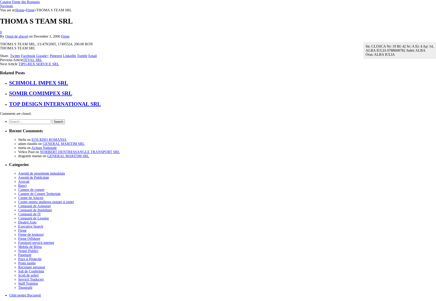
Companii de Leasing (33, 218)
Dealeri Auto (27, 222)
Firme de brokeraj (31, 234)
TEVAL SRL (32, 60)
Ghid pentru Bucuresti (25, 295)
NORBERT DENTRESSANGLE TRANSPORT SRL (80, 152)
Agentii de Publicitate (33, 177)
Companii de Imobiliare (35, 210)
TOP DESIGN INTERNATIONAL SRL (55, 104)
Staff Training (28, 283)
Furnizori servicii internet (36, 243)
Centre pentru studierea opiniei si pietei (46, 202)
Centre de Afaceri (30, 198)
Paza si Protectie (30, 259)
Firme (65, 36)
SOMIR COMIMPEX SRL (40, 93)
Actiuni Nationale (44, 148)
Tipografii (25, 287)
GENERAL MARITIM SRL (64, 144)
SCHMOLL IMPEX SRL (38, 83)
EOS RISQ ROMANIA (49, 140)
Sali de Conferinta (31, 271)
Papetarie (24, 255)
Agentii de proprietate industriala (41, 173)
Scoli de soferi (28, 275)
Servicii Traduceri (31, 279)
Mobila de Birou (30, 247)
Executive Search (30, 226)
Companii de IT (29, 214)
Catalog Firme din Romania (20, 2)
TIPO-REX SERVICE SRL (38, 64)
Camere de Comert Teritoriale (39, 194)
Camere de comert (31, 190)
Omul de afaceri (16, 36)
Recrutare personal (31, 267)
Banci (22, 186)
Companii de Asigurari (34, 206)
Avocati (23, 181)
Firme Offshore (29, 239)
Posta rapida (27, 263)
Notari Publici (28, 251)
